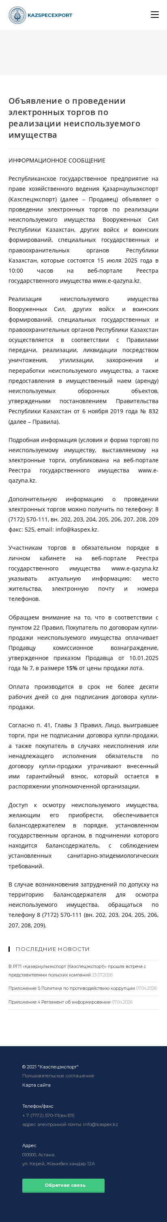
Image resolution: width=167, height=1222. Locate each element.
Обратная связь (63, 1185)
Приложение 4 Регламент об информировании (60, 1002)
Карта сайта (36, 1085)
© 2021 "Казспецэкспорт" (50, 1067)
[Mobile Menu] (155, 15)
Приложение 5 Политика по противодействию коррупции (72, 988)
